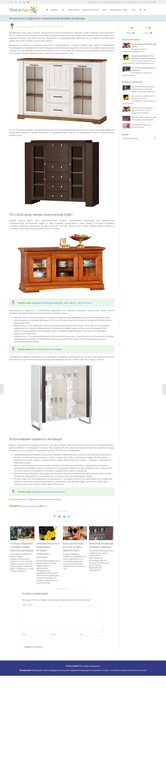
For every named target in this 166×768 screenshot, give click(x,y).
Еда (62, 10)
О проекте (141, 2)
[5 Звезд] (18, 506)
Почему (129, 33)
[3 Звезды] (14, 506)
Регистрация (97, 2)
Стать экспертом (130, 2)
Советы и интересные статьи (50, 26)
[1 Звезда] (10, 506)
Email (53, 634)
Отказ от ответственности (113, 2)
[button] (11, 557)
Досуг (125, 10)
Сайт (81, 634)
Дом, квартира (116, 10)
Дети (105, 10)
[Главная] (47, 10)
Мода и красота (73, 10)
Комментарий (28, 605)
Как (146, 28)
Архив (149, 2)
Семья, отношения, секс (90, 10)
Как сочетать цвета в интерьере (47, 349)
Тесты (133, 10)
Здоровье (54, 10)
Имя (24, 634)
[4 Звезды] (16, 506)
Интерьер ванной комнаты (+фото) (48, 491)
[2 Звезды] (12, 506)
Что (129, 28)
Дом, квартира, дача (26, 26)
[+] (22, 533)
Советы (147, 33)
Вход (89, 2)
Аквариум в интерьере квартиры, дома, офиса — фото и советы (62, 303)
